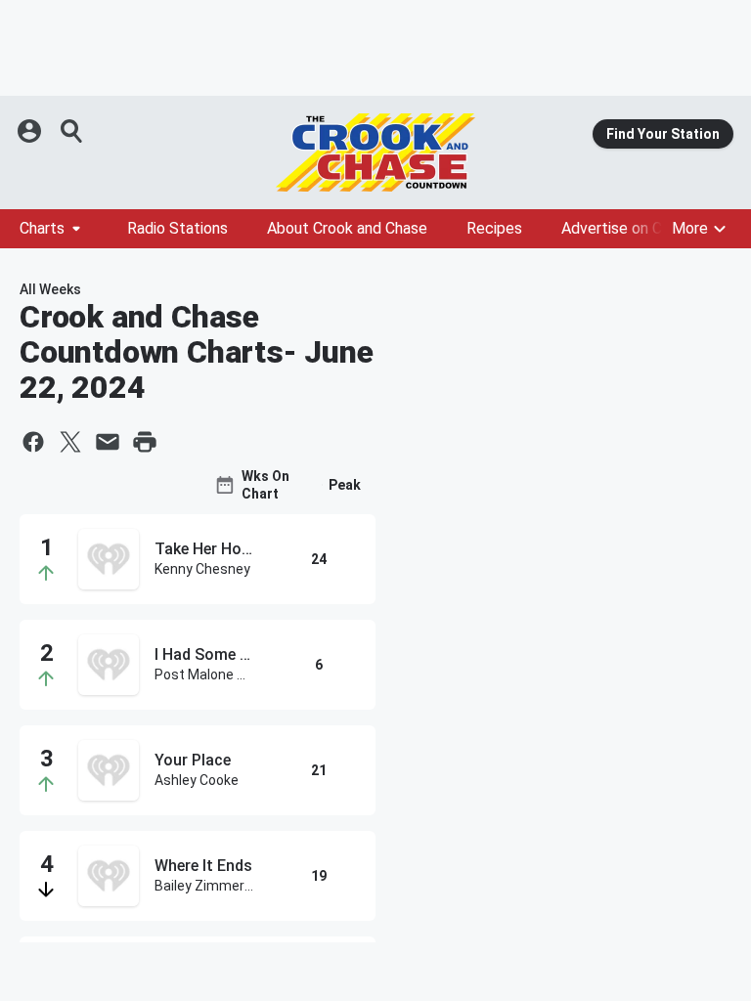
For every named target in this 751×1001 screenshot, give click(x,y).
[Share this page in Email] (107, 442)
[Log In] (31, 131)
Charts (42, 228)
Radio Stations (177, 228)
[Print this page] (144, 442)
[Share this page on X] (70, 442)
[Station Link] (375, 152)
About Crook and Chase (347, 228)
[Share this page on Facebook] (33, 442)
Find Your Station (663, 134)
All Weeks (50, 289)
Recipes (494, 228)
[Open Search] (72, 131)
